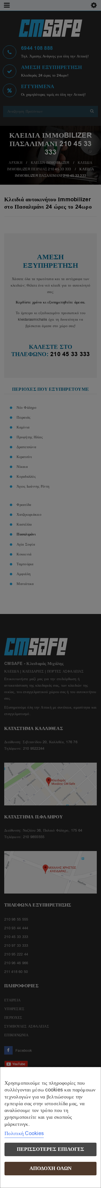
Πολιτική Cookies (24, 1133)
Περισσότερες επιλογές (50, 1149)
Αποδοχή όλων (50, 1168)
